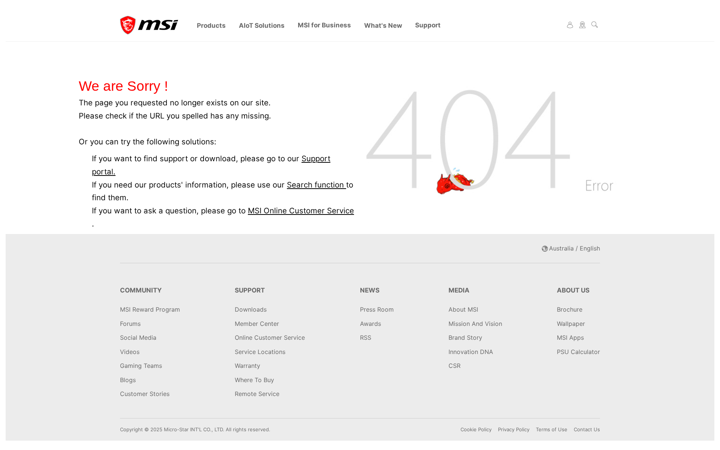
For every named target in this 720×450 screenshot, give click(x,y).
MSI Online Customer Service (301, 210)
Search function (316, 184)
